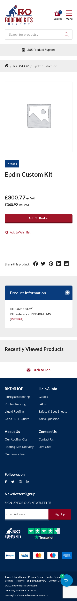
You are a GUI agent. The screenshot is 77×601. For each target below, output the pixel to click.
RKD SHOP (14, 388)
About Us (12, 431)
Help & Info (48, 388)
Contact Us (48, 431)
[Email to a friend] (66, 264)
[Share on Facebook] (35, 264)
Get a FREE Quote (17, 419)
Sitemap (9, 580)
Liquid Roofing (14, 411)
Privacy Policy (35, 576)
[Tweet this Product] (43, 264)
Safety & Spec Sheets (53, 411)
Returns (20, 580)
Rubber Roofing (15, 404)
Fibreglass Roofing (17, 396)
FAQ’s (43, 404)
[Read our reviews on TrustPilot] (47, 536)
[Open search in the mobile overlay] (38, 34)
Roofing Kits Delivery (19, 446)
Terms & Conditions (15, 576)
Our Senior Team (16, 454)
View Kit (16, 319)
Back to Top (41, 370)
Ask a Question (49, 419)
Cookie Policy (53, 576)
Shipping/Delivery (36, 580)
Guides (43, 396)
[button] (18, 232)
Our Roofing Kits (16, 439)
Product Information (28, 292)
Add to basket (39, 218)
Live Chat (45, 446)
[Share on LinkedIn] (58, 264)
